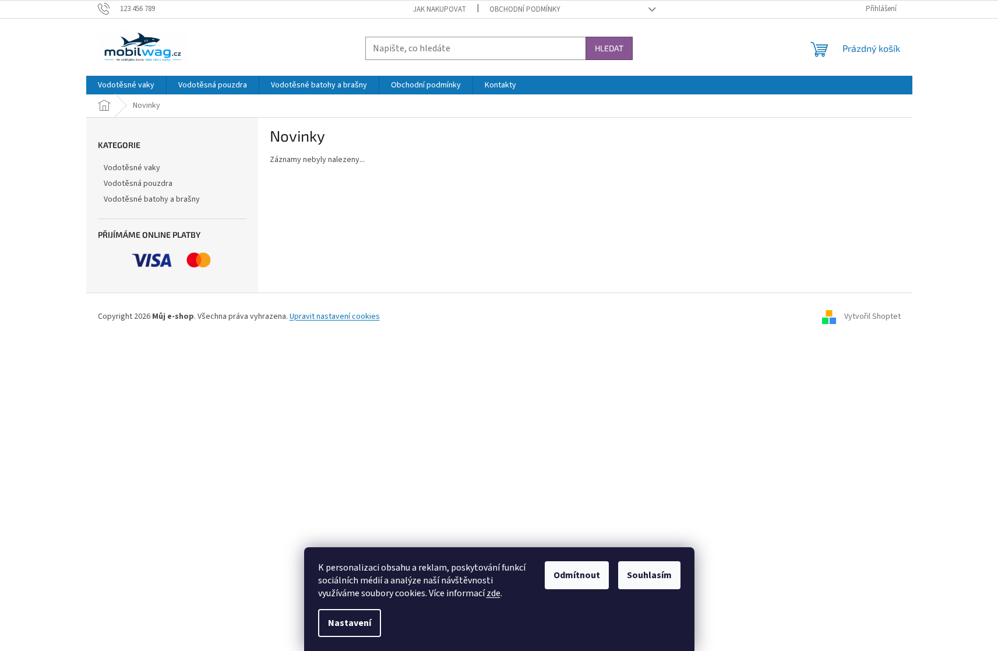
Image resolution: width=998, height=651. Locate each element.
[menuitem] (126, 85)
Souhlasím (649, 575)
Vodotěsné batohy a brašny (152, 199)
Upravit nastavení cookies (335, 316)
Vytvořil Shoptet (872, 316)
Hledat (609, 48)
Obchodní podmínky (524, 9)
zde (493, 593)
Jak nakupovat (439, 9)
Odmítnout (576, 575)
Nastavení (349, 623)
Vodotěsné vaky (132, 168)
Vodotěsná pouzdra (138, 183)
